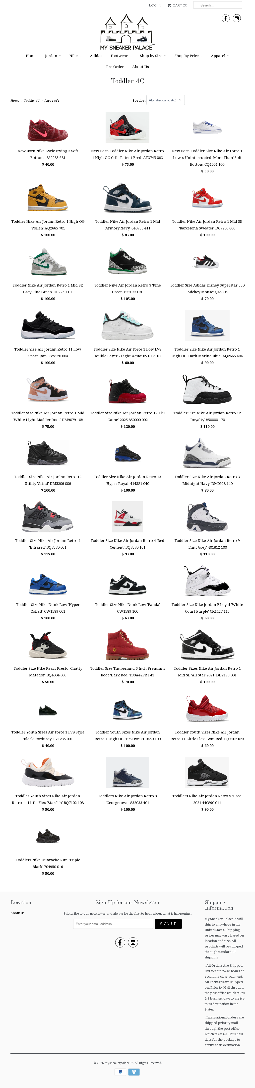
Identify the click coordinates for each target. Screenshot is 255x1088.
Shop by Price (187, 56)
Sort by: (139, 100)
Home (31, 56)
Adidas (96, 56)
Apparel (218, 56)
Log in (155, 5)
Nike (73, 56)
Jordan (51, 56)
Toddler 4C (127, 81)
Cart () (179, 5)
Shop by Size (151, 56)
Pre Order (115, 67)
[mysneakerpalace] (127, 33)
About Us (140, 67)
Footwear (119, 56)
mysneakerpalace (117, 1063)
